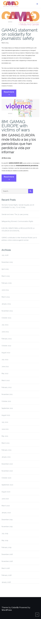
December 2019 (7, 519)
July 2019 (5, 533)
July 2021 (5, 422)
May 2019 (5, 540)
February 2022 (7, 387)
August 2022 (6, 352)
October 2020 (6, 478)
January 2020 (6, 512)
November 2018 (7, 561)
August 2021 (6, 415)
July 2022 (5, 359)
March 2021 (5, 443)
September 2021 (7, 408)
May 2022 (5, 373)
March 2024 (6, 297)
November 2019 (7, 526)
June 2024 (5, 290)
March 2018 (6, 568)
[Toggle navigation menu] (37, 4)
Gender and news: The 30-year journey (15, 214)
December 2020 (7, 464)
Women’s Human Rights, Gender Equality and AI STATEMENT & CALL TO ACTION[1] (18, 206)
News (10, 22)
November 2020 (7, 471)
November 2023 (7, 311)
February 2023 (7, 339)
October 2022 (6, 346)
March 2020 (6, 506)
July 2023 (5, 325)
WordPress (7, 610)
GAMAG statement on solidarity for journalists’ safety (20, 34)
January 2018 (6, 582)
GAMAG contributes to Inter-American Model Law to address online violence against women (19, 239)
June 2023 (5, 332)
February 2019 (6, 547)
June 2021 (5, 429)
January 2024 (6, 304)
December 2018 (7, 554)
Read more (10, 94)
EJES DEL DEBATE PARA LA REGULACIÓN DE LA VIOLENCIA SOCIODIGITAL (18, 229)
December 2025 (7, 262)
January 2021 (6, 457)
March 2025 (6, 276)
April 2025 (5, 269)
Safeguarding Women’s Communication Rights (17, 221)
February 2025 (6, 283)
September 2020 (7, 485)
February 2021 (6, 450)
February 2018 (6, 575)
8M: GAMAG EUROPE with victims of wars (16, 125)
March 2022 (6, 380)
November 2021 (7, 394)
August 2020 (6, 492)
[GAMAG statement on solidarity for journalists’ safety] (20, 18)
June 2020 (5, 499)
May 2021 (5, 436)
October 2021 (6, 401)
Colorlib (15, 607)
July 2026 (5, 255)
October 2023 (6, 318)
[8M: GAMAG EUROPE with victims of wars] (20, 108)
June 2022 (5, 366)
